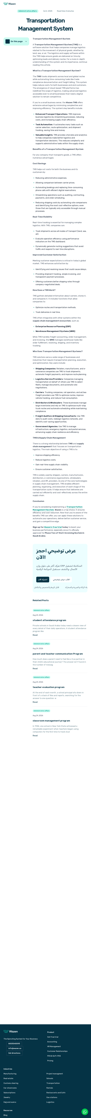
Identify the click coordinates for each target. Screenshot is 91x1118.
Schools (49, 1078)
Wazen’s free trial (53, 527)
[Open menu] (85, 3)
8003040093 (14, 1044)
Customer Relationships (57, 1051)
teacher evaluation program (48, 687)
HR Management (54, 1047)
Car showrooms (10, 1088)
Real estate (8, 1078)
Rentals (49, 1088)
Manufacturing (10, 1074)
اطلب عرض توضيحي (61, 579)
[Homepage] (10, 3)
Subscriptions (9, 1093)
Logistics (50, 1102)
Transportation (53, 1083)
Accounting (52, 1042)
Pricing (50, 1061)
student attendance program (49, 620)
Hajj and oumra (10, 1102)
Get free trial (52, 1037)
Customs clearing (11, 1083)
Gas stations (51, 1097)
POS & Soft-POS (54, 1056)
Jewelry (7, 1097)
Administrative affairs (41, 610)
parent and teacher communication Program (58, 653)
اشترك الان (42, 579)
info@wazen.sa (14, 1048)
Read (49, 635)
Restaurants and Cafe (55, 1093)
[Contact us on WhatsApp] (85, 1112)
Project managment (54, 1074)
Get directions (14, 1053)
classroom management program (51, 720)
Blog (5, 1115)
